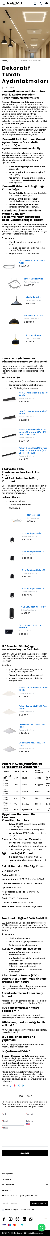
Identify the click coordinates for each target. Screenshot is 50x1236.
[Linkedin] (24, 1219)
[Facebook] (4, 1219)
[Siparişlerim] (40, 3)
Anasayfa (5, 61)
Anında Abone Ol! (39, 1203)
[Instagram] (11, 1219)
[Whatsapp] (31, 1219)
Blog (15, 61)
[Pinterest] (17, 1219)
